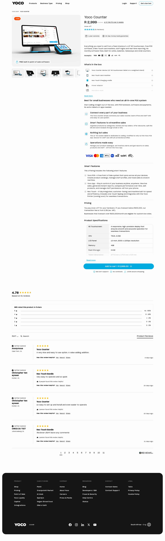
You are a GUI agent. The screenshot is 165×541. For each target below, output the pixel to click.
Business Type (46, 3)
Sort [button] (14, 336)
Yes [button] (57, 357)
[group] (23, 293)
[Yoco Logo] (18, 3)
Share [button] (68, 357)
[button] (61, 453)
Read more (91, 260)
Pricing (59, 3)
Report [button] (62, 357)
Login (124, 3)
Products (33, 3)
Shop (67, 3)
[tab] (145, 336)
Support (133, 3)
